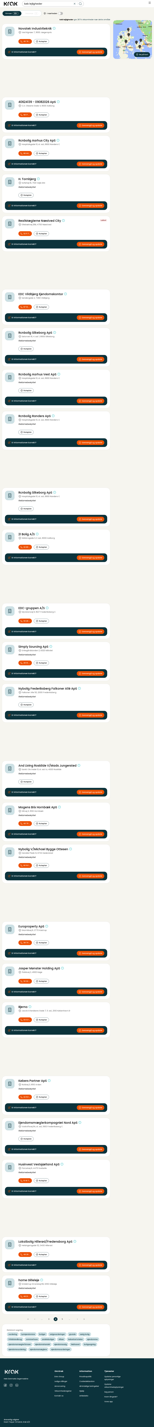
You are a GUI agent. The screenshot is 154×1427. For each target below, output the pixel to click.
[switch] (60, 13)
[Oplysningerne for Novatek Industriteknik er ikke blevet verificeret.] (54, 28)
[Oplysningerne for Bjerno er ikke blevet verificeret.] (30, 1006)
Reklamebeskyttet (27, 187)
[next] (77, 1319)
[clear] (74, 3)
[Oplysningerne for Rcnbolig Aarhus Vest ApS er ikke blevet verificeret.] (58, 374)
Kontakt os (59, 1396)
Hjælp (81, 1391)
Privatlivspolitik (85, 1376)
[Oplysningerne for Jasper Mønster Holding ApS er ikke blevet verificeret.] (62, 968)
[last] (84, 1319)
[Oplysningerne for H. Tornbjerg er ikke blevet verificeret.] (38, 178)
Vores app (108, 1401)
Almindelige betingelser (89, 1386)
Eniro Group (59, 1376)
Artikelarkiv (83, 1396)
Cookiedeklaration (87, 1381)
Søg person (109, 1392)
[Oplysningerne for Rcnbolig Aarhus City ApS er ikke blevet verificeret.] (58, 140)
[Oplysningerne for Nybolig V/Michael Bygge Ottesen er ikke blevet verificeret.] (70, 849)
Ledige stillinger (61, 1381)
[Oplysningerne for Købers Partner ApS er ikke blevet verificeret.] (49, 1080)
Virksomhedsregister (63, 1391)
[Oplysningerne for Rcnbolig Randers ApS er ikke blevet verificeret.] (53, 415)
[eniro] (10, 4)
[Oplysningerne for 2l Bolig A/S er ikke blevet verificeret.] (37, 534)
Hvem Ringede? (110, 1397)
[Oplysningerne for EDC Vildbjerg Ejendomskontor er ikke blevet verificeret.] (65, 293)
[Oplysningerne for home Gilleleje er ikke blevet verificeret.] (41, 1280)
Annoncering (60, 1386)
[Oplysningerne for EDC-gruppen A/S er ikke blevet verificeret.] (47, 607)
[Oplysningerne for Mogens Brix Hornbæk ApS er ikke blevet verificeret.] (59, 807)
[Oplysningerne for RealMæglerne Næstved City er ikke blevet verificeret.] (63, 220)
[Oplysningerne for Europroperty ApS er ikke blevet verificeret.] (46, 926)
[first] (28, 1319)
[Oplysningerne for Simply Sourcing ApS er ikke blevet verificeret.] (50, 646)
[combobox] (48, 3)
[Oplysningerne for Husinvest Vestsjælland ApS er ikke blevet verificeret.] (62, 1164)
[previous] (35, 1319)
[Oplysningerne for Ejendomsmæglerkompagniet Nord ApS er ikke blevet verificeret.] (79, 1122)
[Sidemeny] (149, 2)
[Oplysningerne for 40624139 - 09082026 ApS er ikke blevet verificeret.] (58, 101)
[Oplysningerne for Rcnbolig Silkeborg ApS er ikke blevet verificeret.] (54, 332)
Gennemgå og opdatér (92, 52)
